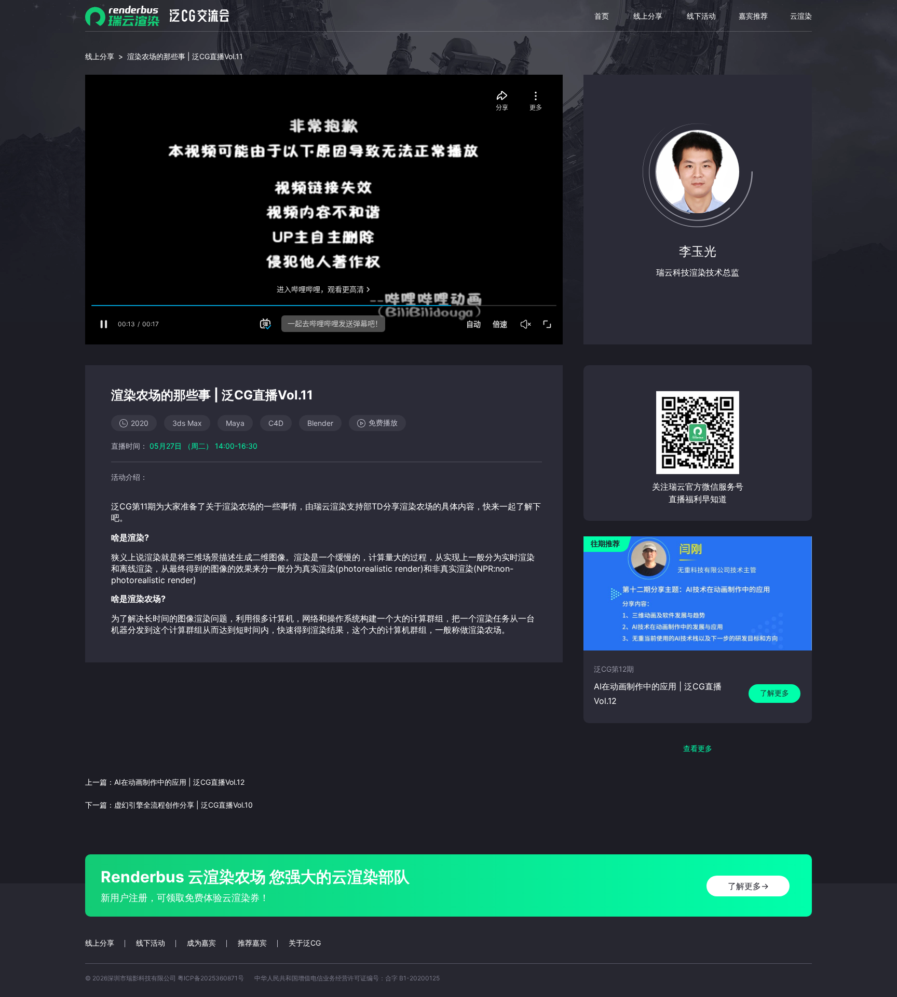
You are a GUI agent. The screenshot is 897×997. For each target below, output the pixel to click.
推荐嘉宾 (252, 942)
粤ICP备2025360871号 (211, 978)
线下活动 (701, 15)
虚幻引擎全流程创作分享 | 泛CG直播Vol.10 (183, 804)
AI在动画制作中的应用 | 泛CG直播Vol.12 (179, 782)
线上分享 (647, 15)
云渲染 (801, 15)
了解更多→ (748, 886)
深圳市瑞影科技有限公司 (141, 978)
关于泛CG (305, 942)
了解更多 (774, 693)
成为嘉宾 (201, 942)
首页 (601, 15)
